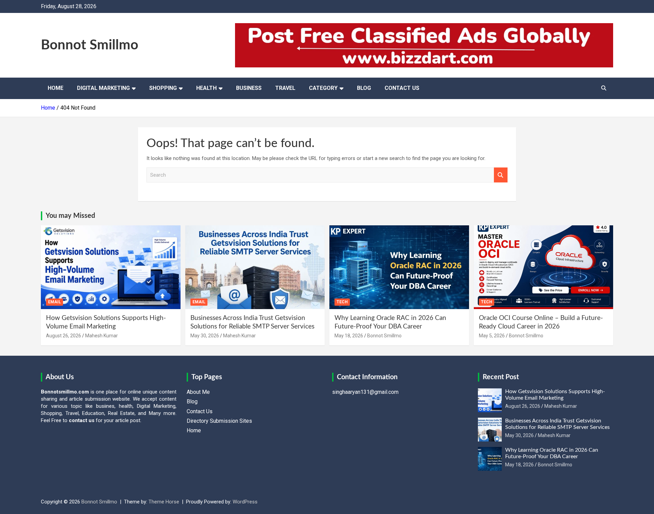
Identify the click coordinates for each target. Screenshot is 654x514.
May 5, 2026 (492, 335)
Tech (342, 302)
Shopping (163, 88)
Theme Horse (164, 502)
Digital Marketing (103, 88)
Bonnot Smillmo (89, 45)
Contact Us (402, 88)
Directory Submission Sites (219, 421)
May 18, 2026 (348, 335)
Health (206, 88)
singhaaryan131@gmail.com (365, 392)
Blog (364, 88)
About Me (198, 392)
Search (501, 175)
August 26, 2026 (63, 335)
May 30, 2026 (204, 335)
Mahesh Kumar (101, 335)
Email (54, 302)
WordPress (245, 502)
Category (323, 88)
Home (55, 88)
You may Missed (70, 215)
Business (249, 88)
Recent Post (501, 377)
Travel (285, 88)
